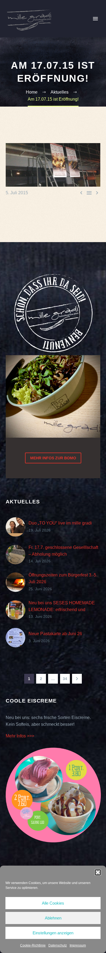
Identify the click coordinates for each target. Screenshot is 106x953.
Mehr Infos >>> (20, 736)
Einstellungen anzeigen (53, 933)
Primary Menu (95, 19)
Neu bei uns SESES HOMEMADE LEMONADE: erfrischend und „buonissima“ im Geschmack (62, 610)
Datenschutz (57, 945)
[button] (98, 872)
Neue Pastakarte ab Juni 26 (55, 633)
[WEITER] (77, 679)
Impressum (78, 945)
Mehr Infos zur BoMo (53, 458)
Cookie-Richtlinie (33, 945)
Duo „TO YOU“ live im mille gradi (60, 523)
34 (65, 679)
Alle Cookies (53, 903)
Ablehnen (53, 918)
